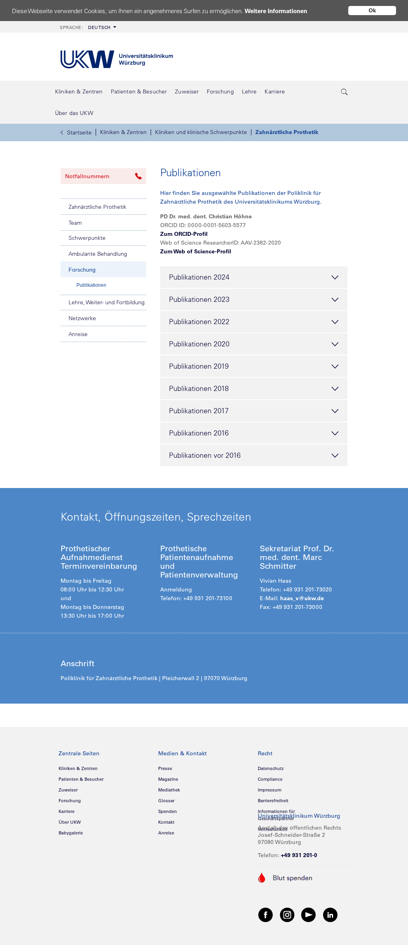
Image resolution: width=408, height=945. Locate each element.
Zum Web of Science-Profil (195, 251)
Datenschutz (271, 768)
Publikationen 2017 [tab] (199, 410)
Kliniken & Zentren (123, 132)
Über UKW (70, 822)
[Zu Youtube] (309, 914)
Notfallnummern (87, 176)
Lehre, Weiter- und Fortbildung (107, 302)
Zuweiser (68, 790)
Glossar (166, 800)
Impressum (269, 790)
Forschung (82, 269)
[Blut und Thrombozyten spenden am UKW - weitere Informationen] (285, 877)
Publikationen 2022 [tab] (199, 321)
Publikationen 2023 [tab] (199, 299)
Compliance (270, 779)
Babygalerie (71, 833)
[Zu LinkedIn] (330, 914)
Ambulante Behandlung (98, 253)
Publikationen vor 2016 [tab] (205, 455)
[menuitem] (87, 27)
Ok (372, 10)
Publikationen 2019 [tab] (199, 366)
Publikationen (91, 285)
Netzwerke (82, 318)
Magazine (168, 779)
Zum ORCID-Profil (184, 233)
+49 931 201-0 (299, 855)
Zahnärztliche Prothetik (286, 132)
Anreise (78, 334)
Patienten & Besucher (81, 779)
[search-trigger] (344, 91)
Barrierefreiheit (273, 800)
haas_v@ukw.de (302, 598)
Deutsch (85, 27)
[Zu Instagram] (287, 914)
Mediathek (169, 790)
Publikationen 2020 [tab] (199, 343)
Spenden (167, 811)
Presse (165, 768)
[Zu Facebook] (266, 914)
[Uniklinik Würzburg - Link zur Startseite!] (117, 57)
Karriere (67, 811)
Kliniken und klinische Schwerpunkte (201, 132)
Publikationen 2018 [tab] (199, 388)
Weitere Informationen (276, 11)
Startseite (79, 132)
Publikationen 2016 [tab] (199, 433)
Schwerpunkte (87, 237)
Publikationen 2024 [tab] (199, 277)
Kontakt (166, 822)
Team (75, 222)
